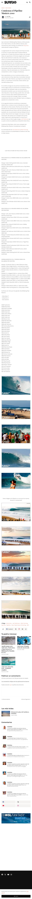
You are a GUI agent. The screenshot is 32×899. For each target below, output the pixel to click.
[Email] (22, 629)
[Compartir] (30, 17)
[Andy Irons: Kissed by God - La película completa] (8, 661)
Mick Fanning (24, 129)
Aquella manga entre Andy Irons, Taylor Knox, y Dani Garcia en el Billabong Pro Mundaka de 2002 (8, 649)
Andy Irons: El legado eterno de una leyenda (23, 647)
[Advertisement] (16, 843)
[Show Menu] (2, 2)
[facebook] (8, 802)
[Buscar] (30, 2)
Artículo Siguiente (25, 699)
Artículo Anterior (6, 699)
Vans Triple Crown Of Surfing (18, 625)
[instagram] (23, 805)
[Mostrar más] (25, 629)
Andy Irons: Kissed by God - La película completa (7, 668)
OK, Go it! (16, 896)
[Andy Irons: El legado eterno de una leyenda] (24, 640)
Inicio (2, 7)
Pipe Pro (3, 625)
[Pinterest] (19, 629)
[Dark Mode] (27, 2)
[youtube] (8, 805)
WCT (28, 625)
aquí (11, 684)
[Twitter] (15, 629)
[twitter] (23, 802)
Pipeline (8, 625)
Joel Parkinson (24, 119)
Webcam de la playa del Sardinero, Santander (20, 712)
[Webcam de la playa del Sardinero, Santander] (5, 713)
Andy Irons (8, 7)
